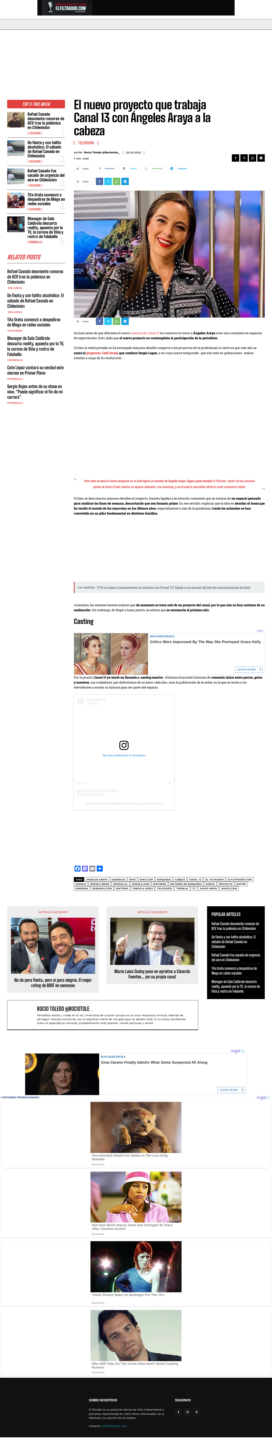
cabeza (180, 879)
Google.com (140, 884)
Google (80, 884)
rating (241, 884)
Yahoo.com (229, 888)
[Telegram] (261, 158)
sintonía (122, 888)
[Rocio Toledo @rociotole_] (24, 1015)
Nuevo (210, 884)
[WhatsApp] (252, 158)
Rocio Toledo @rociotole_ (102, 152)
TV (194, 888)
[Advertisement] (136, 57)
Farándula (35, 242)
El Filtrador (214, 879)
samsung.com (102, 888)
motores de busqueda (186, 884)
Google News (99, 884)
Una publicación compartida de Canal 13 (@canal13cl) (124, 803)
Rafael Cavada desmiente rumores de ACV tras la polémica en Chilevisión (46, 121)
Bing (132, 879)
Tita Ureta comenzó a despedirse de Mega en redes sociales (46, 199)
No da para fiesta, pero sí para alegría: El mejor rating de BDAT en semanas (53, 982)
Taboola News (142, 888)
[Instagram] (187, 1412)
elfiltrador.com (240, 879)
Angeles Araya (96, 879)
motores (159, 884)
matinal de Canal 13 (145, 333)
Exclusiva (34, 133)
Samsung (81, 888)
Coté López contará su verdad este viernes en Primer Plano (35, 370)
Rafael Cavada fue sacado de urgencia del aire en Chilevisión (46, 175)
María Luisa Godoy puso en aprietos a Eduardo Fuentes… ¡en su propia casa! (152, 974)
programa (101, 353)
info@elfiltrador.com (114, 1426)
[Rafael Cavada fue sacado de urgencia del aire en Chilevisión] (16, 176)
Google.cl (120, 884)
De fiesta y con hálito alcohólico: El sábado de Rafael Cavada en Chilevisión (44, 149)
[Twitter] (244, 158)
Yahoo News (208, 888)
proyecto (226, 884)
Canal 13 (195, 879)
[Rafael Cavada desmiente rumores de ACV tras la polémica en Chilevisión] (16, 120)
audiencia (118, 879)
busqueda (164, 879)
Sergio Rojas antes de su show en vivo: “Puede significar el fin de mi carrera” (35, 392)
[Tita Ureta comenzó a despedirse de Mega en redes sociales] (16, 200)
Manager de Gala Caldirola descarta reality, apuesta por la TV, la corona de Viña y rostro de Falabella (45, 227)
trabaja (182, 888)
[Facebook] (235, 158)
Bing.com (146, 879)
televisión (164, 888)
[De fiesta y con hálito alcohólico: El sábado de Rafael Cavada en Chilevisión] (16, 148)
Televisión (35, 209)
